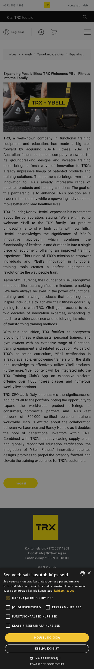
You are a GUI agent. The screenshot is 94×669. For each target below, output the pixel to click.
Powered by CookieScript (47, 664)
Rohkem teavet (64, 591)
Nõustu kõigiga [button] (47, 637)
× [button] (89, 573)
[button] (47, 658)
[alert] (47, 334)
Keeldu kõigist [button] (47, 648)
